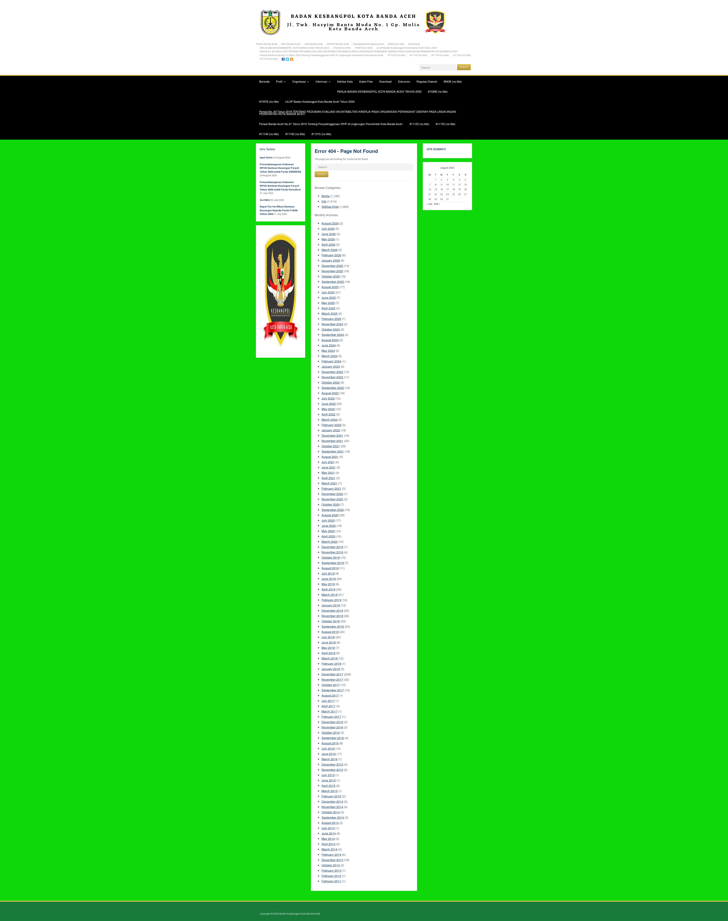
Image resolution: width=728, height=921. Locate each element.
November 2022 (332, 377)
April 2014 (328, 844)
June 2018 (329, 642)
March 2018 (329, 658)
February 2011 (331, 881)
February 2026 (331, 255)
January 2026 (331, 260)
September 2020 (333, 510)
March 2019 (329, 594)
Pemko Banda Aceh (266, 44)
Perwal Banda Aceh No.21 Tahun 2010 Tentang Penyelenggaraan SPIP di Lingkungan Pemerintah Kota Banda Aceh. (322, 55)
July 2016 (328, 748)
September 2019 (333, 563)
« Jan (429, 204)
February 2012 (331, 876)
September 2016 (333, 738)
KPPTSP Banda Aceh (338, 44)
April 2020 (328, 536)
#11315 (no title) (269, 58)
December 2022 (332, 372)
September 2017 (333, 690)
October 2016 (331, 732)
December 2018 (332, 610)
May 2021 (328, 472)
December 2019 (332, 547)
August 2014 (330, 823)
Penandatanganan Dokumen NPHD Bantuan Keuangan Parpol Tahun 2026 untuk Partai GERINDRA (280, 168)
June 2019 (329, 579)
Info (324, 201)
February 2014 (331, 854)
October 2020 (331, 504)
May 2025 (328, 303)
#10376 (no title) (364, 47)
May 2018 (328, 648)
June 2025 (329, 297)
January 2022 (331, 430)
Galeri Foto (366, 81)
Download (414, 44)
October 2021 (331, 446)
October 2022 (331, 382)
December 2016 (332, 722)
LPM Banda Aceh (313, 44)
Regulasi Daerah (427, 81)
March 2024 (329, 356)
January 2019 (331, 605)
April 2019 (328, 589)
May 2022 (328, 409)
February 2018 (331, 663)
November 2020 (332, 499)
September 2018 (333, 626)
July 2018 (328, 637)
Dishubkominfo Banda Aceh (368, 44)
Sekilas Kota (345, 81)
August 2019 (330, 568)
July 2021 (328, 462)
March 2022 (329, 419)
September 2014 (333, 817)
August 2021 (330, 457)
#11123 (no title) (397, 55)
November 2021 (332, 441)
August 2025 (330, 287)
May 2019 (328, 584)
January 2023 (331, 366)
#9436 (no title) (396, 44)
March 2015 (329, 791)
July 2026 (328, 228)
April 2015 (328, 785)
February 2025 (331, 319)
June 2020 (329, 525)
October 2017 (331, 685)
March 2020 (329, 541)
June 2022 (329, 403)
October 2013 (331, 865)
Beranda (264, 81)
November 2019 (332, 552)
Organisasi (299, 81)
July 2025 (328, 292)
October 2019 (331, 557)
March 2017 (329, 711)
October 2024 (331, 329)
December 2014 (332, 801)
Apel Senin (266, 157)
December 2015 (332, 764)
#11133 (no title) (418, 55)
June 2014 (329, 833)
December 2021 (332, 435)
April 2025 (328, 308)
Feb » (437, 204)
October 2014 (331, 812)
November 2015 (332, 770)
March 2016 (329, 759)
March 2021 (329, 483)
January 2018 (331, 669)
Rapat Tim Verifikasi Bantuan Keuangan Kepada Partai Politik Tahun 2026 (279, 210)
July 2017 (328, 701)
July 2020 (328, 520)
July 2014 (328, 828)
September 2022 (333, 388)
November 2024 (332, 324)
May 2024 (328, 350)
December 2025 (332, 266)
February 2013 (331, 870)
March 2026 (329, 250)
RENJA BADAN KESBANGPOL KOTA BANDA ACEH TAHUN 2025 (294, 47)
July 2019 (328, 573)
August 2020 (330, 515)
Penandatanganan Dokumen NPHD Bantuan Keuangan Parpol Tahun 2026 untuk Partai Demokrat (280, 186)
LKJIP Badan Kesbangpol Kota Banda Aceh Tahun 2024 (407, 47)
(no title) (265, 200)
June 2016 (329, 754)
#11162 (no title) (462, 55)
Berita (325, 196)
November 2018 (332, 616)
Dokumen (404, 81)
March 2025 (329, 313)
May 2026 (328, 239)
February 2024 (331, 361)
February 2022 (331, 425)
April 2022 (328, 414)
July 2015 (328, 775)
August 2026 (330, 223)
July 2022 (328, 398)
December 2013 (332, 860)
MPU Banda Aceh (290, 44)
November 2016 (332, 727)
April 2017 (328, 706)
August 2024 (330, 340)
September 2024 (333, 335)
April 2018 (328, 653)
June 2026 (329, 234)
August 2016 (330, 743)
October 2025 (331, 276)
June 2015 (329, 780)
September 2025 (333, 281)
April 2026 (328, 244)
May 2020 (328, 531)
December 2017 (332, 674)
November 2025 (332, 271)
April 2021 (328, 478)
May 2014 (328, 838)
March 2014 (329, 849)
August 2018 (330, 632)
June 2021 (329, 467)
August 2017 (330, 695)
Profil (279, 81)
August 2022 (330, 393)
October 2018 (331, 621)
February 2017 (331, 716)
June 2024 (329, 345)
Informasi (321, 81)
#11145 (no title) (440, 55)
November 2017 (332, 679)
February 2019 (331, 600)
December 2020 (332, 494)
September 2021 (333, 451)
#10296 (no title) (342, 47)
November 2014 (332, 807)
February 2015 (331, 796)
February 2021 (331, 488)
